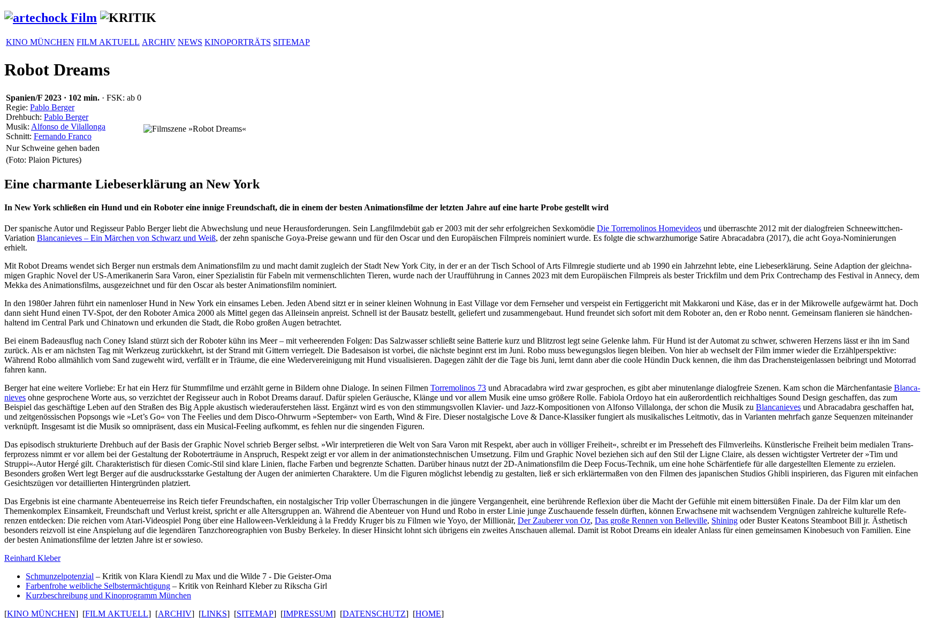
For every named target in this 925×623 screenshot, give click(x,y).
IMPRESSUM (308, 613)
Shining (724, 520)
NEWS (190, 42)
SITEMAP (291, 42)
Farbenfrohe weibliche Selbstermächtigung (98, 585)
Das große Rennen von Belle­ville (651, 520)
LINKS (214, 613)
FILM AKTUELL (108, 42)
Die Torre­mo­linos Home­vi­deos (649, 228)
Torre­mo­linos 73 (458, 387)
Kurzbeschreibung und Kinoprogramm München (108, 595)
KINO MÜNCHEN (40, 42)
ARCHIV (159, 42)
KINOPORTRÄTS (237, 42)
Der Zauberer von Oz (554, 520)
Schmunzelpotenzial (60, 576)
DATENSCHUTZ (374, 613)
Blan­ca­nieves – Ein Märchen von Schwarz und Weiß (126, 237)
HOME (428, 613)
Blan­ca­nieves (778, 407)
